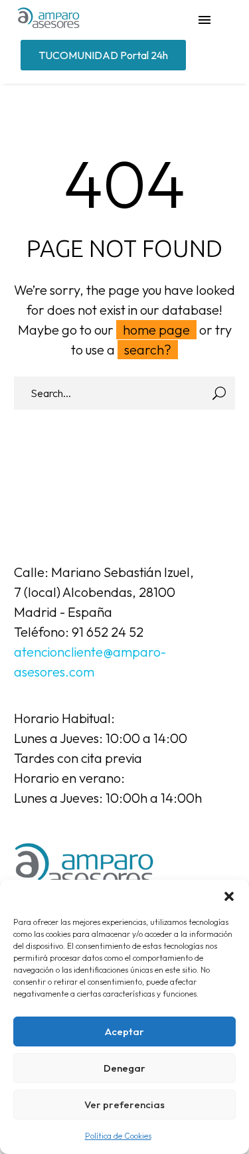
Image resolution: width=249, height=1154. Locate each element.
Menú (204, 20)
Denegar (124, 1068)
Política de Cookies (118, 1136)
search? (147, 349)
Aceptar (124, 1031)
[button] (229, 896)
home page (156, 329)
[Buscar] (219, 393)
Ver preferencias (124, 1104)
